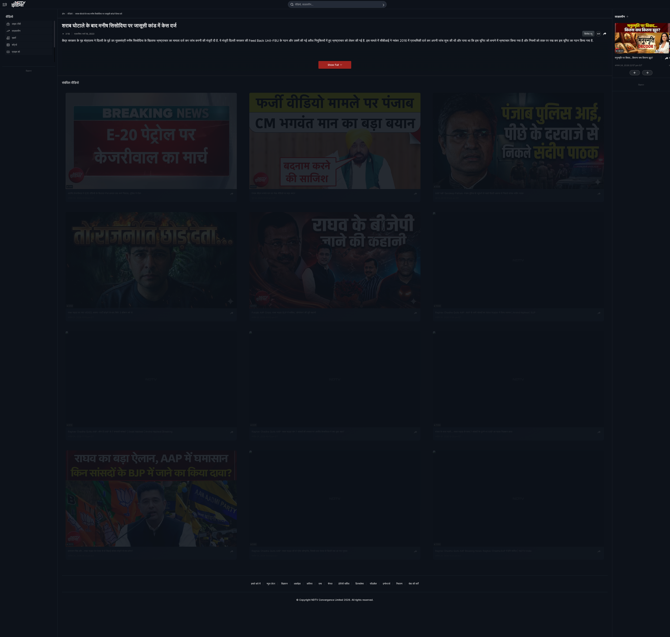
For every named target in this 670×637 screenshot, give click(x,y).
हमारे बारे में (255, 583)
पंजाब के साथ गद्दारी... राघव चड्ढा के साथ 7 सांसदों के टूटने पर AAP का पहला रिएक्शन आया (473, 431)
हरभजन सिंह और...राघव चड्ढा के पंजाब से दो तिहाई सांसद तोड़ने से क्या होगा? (100, 550)
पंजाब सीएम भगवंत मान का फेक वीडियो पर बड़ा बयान (273, 193)
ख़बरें (14, 37)
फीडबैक (373, 583)
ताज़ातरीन (16, 30)
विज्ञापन (284, 583)
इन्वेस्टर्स (386, 583)
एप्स (320, 583)
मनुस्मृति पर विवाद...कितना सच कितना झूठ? (634, 57)
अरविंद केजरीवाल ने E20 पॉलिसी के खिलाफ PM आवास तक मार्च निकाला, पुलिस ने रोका (104, 193)
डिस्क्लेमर (359, 583)
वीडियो (9, 16)
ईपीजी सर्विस (343, 583)
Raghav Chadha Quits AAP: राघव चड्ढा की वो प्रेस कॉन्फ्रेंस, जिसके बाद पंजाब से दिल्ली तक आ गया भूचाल (299, 550)
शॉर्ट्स (14, 44)
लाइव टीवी (16, 23)
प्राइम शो (16, 51)
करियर (309, 583)
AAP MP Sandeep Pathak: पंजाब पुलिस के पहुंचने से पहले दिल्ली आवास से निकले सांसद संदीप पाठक (479, 193)
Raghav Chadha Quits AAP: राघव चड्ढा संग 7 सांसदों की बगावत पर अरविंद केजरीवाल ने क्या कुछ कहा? (298, 431)
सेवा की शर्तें (414, 583)
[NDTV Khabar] (18, 3)
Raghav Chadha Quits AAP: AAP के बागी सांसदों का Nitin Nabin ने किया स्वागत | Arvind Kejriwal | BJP (485, 312)
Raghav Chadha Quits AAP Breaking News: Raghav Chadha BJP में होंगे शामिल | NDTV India (483, 550)
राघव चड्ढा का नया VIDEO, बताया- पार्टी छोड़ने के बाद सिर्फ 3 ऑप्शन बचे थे (100, 312)
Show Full (333, 64)
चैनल (330, 583)
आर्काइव (297, 583)
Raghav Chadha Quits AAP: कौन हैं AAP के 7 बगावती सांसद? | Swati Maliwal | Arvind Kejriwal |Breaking (120, 431)
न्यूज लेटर (271, 583)
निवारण (399, 583)
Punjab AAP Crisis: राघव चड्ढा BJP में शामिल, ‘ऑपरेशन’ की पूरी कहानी (284, 312)
